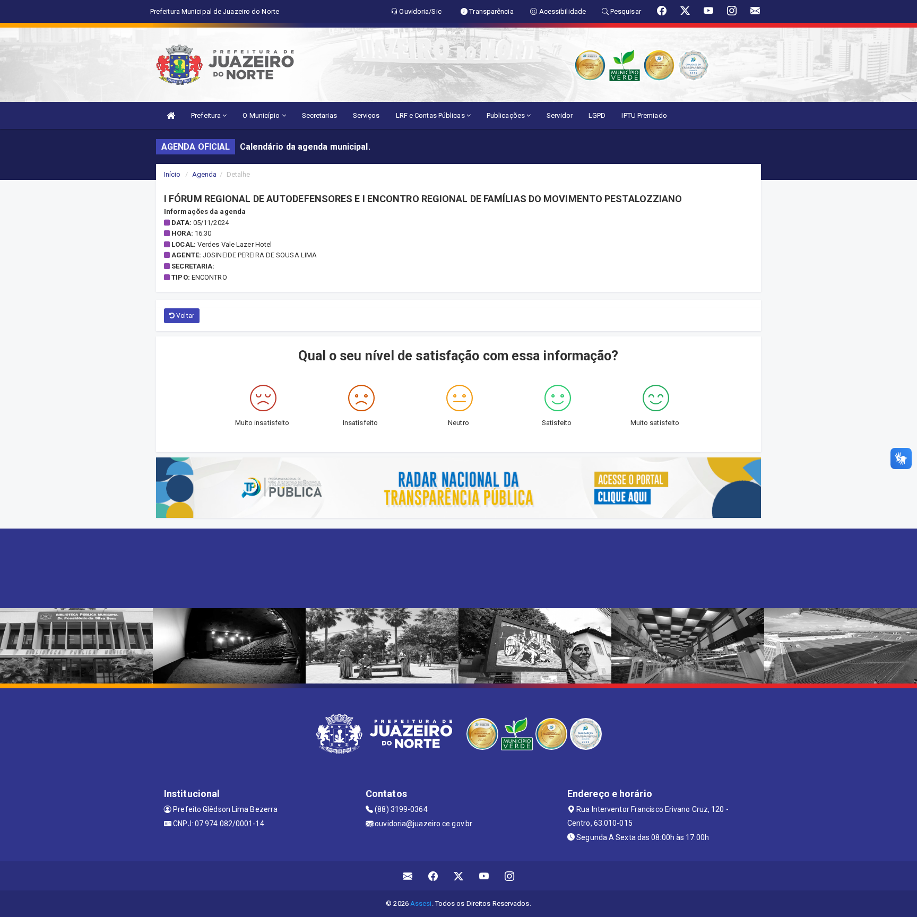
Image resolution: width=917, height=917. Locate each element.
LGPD (597, 115)
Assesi (421, 903)
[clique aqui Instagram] (509, 876)
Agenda (204, 174)
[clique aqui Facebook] (433, 876)
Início (172, 174)
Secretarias (319, 115)
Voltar (184, 315)
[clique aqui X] (458, 876)
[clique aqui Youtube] (484, 876)
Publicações (506, 115)
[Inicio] (170, 115)
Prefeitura (206, 115)
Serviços (366, 115)
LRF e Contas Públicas (431, 115)
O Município (262, 115)
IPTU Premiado (644, 115)
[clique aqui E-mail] (408, 876)
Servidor (560, 115)
